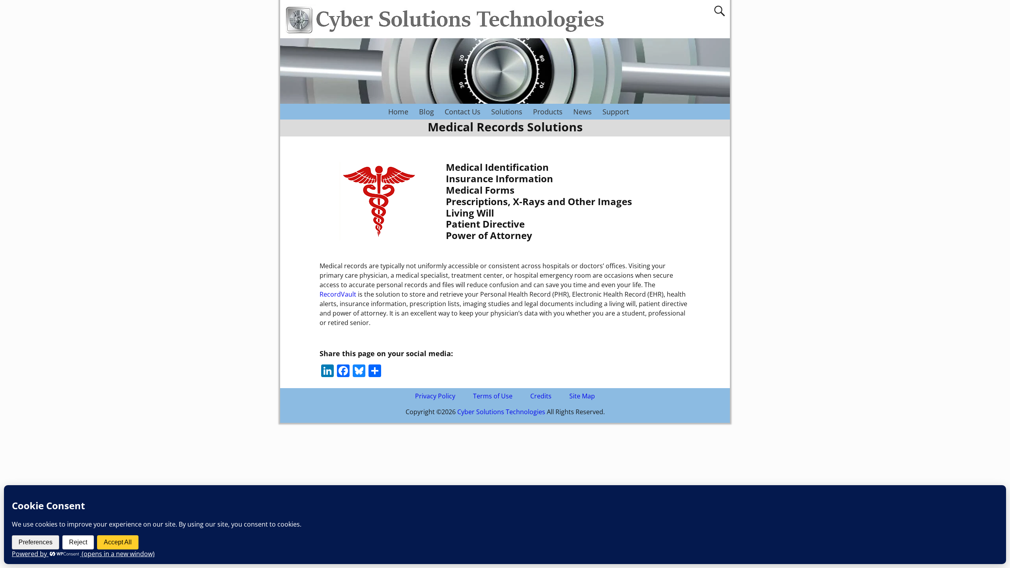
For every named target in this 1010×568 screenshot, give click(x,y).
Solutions (506, 111)
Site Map (582, 396)
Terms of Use (492, 396)
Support (615, 111)
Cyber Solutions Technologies (501, 411)
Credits (541, 396)
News (582, 111)
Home (398, 111)
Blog (426, 111)
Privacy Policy (435, 396)
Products (548, 111)
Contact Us (463, 111)
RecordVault (338, 294)
